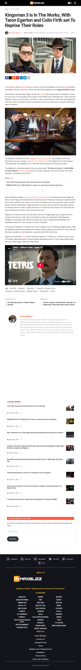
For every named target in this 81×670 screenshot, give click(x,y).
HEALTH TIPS (41, 605)
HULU (40, 614)
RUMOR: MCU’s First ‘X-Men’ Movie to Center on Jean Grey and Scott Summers (34, 185)
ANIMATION (22, 603)
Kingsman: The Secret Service (40, 158)
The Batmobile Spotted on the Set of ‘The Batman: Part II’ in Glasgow (28, 473)
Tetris (24, 237)
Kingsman (21, 288)
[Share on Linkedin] (21, 77)
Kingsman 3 (31, 288)
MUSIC (58, 600)
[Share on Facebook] (6, 77)
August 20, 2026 (13, 439)
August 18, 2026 (13, 506)
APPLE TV (22, 605)
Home (6, 9)
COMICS (22, 611)
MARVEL (40, 620)
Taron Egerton (44, 291)
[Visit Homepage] (37, 2)
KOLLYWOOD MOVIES (41, 617)
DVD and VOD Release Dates (22, 621)
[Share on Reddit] (13, 77)
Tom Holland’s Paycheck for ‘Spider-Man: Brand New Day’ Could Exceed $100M (32, 499)
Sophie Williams (16, 33)
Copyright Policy (40, 642)
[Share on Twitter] (10, 77)
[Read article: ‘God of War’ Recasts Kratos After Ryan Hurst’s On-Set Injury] (70, 408)
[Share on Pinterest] (17, 77)
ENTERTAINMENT (15, 9)
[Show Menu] (6, 3)
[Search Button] (75, 3)
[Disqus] (40, 371)
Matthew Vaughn (24, 171)
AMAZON (22, 597)
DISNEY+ (22, 617)
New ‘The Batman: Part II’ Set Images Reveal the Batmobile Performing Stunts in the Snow (35, 432)
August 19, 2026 (13, 479)
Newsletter (40, 652)
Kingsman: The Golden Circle (37, 161)
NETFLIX (59, 603)
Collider (42, 94)
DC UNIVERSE (22, 614)
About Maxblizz (40, 636)
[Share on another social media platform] (28, 77)
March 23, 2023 (28, 33)
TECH (59, 620)
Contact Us (40, 639)
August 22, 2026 (13, 413)
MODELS (40, 623)
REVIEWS (59, 614)
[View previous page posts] (38, 190)
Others (59, 611)
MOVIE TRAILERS (40, 628)
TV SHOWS (59, 623)
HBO (40, 600)
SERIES (59, 617)
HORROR (40, 611)
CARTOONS (22, 608)
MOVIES (65, 33)
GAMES (40, 597)
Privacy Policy (40, 656)
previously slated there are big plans (35, 197)
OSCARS (59, 608)
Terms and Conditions (40, 659)
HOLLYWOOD (50, 33)
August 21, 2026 (13, 426)
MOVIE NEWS (59, 33)
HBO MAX (40, 603)
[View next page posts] (42, 190)
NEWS (59, 605)
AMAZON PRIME (22, 600)
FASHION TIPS (22, 627)
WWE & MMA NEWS (59, 626)
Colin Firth (13, 288)
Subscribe (12, 539)
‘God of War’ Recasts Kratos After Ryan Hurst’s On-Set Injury (28, 182)
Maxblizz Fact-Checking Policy (40, 649)
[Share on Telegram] (24, 77)
